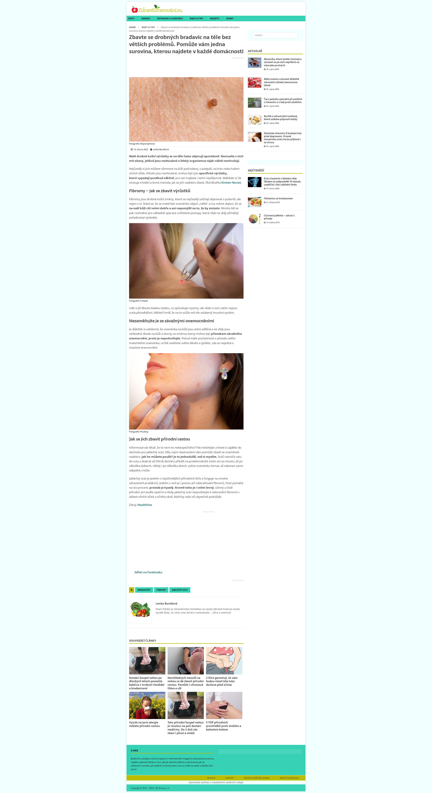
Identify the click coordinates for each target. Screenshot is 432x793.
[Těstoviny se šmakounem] (254, 202)
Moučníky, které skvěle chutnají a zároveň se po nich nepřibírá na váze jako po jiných (283, 62)
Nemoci (145, 18)
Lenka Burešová (166, 603)
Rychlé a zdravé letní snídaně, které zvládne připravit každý (281, 117)
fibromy (161, 589)
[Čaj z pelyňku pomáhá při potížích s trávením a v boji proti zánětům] (254, 103)
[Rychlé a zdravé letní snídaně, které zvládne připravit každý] (254, 120)
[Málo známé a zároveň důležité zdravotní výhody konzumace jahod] (254, 83)
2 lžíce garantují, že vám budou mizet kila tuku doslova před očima (221, 681)
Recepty (214, 18)
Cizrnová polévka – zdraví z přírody (279, 217)
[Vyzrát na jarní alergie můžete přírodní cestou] (147, 705)
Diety (131, 18)
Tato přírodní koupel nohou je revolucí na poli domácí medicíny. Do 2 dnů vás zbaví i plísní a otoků (186, 727)
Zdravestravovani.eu (203, 758)
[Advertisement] (186, 67)
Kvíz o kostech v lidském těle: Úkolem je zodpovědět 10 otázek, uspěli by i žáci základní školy (282, 181)
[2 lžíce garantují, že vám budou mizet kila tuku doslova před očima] (224, 660)
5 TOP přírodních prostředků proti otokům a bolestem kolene (223, 726)
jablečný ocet (180, 589)
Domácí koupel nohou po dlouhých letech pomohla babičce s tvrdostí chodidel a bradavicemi (146, 683)
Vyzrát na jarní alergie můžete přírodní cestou (144, 724)
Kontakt (229, 778)
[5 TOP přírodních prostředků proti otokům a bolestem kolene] (224, 705)
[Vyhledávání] (275, 35)
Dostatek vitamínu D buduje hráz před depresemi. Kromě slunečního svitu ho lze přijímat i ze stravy (283, 137)
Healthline (144, 505)
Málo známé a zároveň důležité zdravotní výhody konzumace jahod (281, 82)
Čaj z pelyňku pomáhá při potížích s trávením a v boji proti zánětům (283, 100)
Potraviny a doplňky (170, 18)
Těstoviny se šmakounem (278, 198)
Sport (229, 18)
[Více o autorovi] (221, 612)
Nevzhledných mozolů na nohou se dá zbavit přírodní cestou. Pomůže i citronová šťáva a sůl (186, 683)
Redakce (211, 778)
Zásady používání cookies (256, 778)
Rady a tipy (196, 18)
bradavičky (144, 589)
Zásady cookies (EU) (289, 778)
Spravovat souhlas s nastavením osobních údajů (216, 782)
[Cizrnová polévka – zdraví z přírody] (254, 219)
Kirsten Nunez (231, 182)
